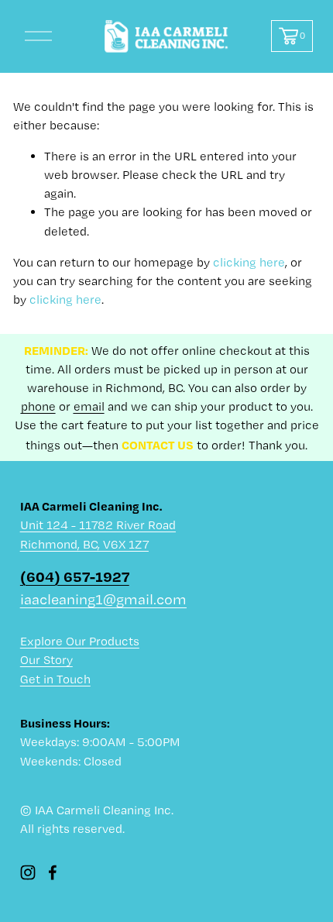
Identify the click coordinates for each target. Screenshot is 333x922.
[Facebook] (52, 872)
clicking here (249, 262)
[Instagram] (28, 872)
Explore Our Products (79, 641)
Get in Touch (55, 679)
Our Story (46, 659)
